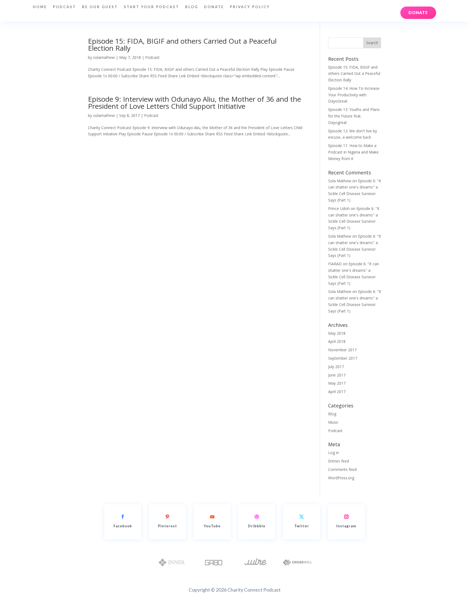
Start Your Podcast (151, 7)
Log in (333, 452)
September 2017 (342, 358)
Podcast (64, 7)
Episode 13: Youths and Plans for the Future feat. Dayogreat (354, 116)
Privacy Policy (250, 7)
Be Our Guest (100, 7)
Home (40, 7)
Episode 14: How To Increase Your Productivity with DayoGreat (353, 95)
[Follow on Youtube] (212, 516)
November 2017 (342, 349)
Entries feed (338, 461)
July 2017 (336, 366)
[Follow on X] (301, 516)
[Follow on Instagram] (346, 516)
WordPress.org (341, 477)
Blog (191, 7)
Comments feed (342, 469)
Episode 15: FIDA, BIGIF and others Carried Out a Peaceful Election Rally (182, 44)
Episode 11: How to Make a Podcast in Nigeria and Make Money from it (353, 152)
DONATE (214, 7)
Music (333, 422)
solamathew (104, 57)
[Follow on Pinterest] (167, 516)
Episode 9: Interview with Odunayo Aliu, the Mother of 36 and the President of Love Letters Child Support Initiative (194, 102)
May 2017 (337, 383)
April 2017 (337, 391)
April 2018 (337, 341)
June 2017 (337, 375)
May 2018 (337, 333)
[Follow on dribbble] (256, 516)
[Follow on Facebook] (122, 516)
